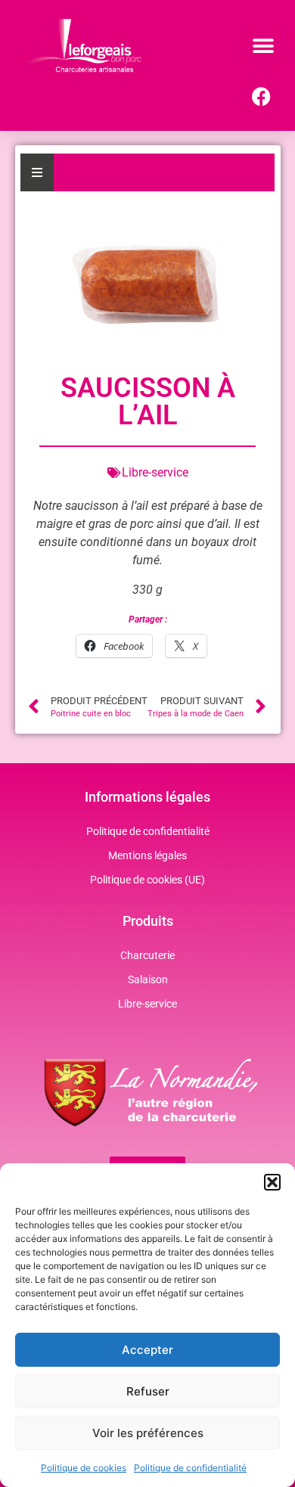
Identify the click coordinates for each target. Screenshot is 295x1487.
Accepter (147, 1350)
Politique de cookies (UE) (147, 880)
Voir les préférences (147, 1433)
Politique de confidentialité (190, 1467)
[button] (272, 1182)
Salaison (148, 979)
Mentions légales (147, 855)
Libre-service (147, 1004)
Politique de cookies (83, 1467)
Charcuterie (147, 955)
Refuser (147, 1391)
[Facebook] (261, 97)
